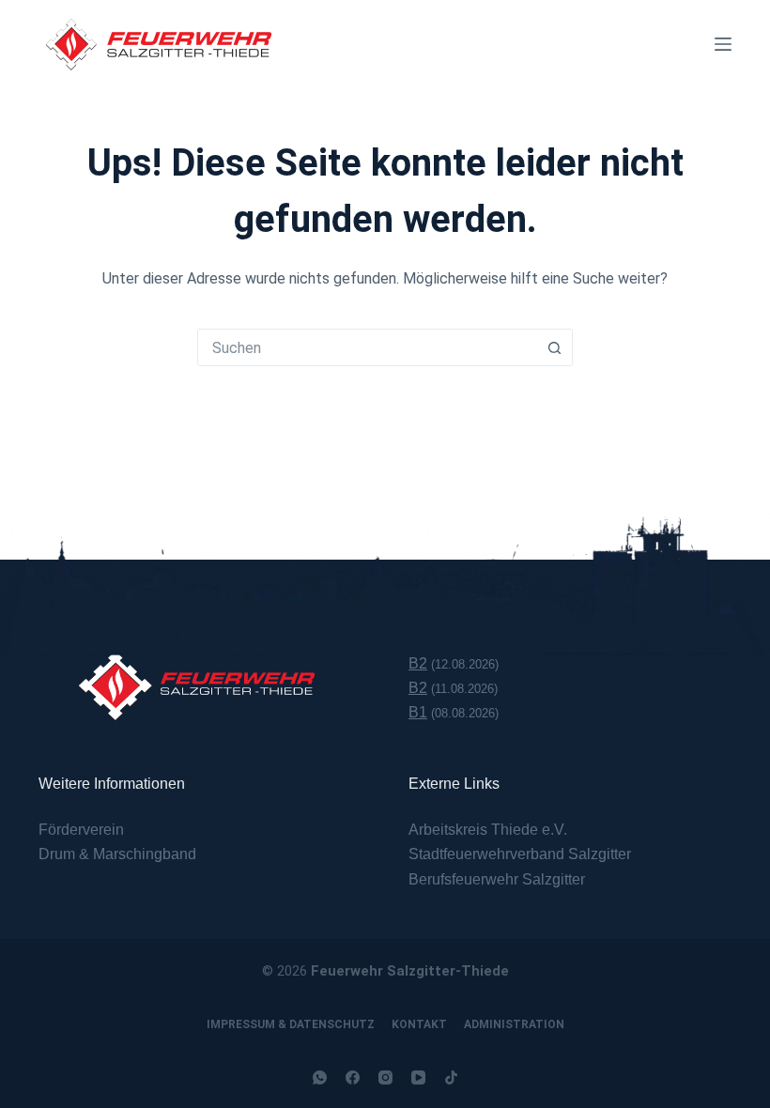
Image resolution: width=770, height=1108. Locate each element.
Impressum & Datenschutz (291, 1024)
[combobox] (367, 347)
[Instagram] (385, 1077)
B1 (417, 712)
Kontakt (419, 1024)
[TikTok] (451, 1077)
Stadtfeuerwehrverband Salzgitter (519, 854)
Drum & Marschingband (117, 854)
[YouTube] (418, 1077)
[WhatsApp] (320, 1077)
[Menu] (723, 44)
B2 (417, 663)
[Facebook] (353, 1077)
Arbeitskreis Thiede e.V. (487, 830)
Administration (514, 1024)
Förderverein (81, 830)
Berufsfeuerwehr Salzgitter (496, 879)
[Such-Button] (554, 347)
